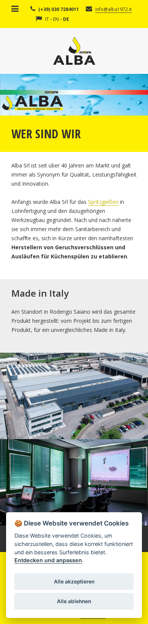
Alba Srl (74, 51)
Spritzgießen (103, 201)
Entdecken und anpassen (48, 560)
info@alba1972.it (113, 9)
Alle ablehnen (74, 601)
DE (66, 19)
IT (47, 19)
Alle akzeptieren (74, 582)
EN (56, 19)
